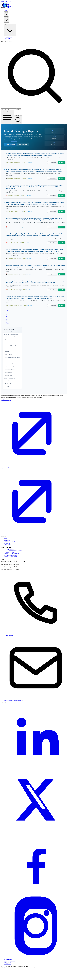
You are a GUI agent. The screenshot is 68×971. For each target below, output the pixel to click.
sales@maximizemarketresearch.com (13, 700)
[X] (35, 830)
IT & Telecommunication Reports (13, 550)
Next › (7, 323)
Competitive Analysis (9, 541)
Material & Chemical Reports (11, 553)
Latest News (7, 544)
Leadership (7, 540)
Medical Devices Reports (10, 556)
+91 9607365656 (8, 635)
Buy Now (62, 162)
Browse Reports (23, 144)
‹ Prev (7, 310)
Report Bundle (8, 37)
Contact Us (7, 38)
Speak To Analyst (10, 144)
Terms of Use (7, 962)
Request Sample (53, 162)
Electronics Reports (9, 552)
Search (18, 109)
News (5, 23)
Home (5, 10)
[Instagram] (35, 956)
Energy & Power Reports (10, 555)
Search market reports (6, 41)
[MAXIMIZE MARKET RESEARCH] (7, 5)
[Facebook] (35, 893)
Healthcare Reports (9, 549)
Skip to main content (6, 1)
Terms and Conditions (10, 961)
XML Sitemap (7, 964)
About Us (6, 538)
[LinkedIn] (35, 767)
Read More (14, 141)
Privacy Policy (8, 959)
